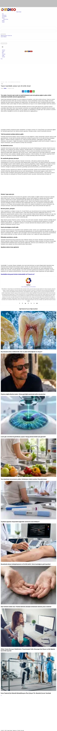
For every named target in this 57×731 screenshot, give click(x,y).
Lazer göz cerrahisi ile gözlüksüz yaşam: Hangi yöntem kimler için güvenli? (23, 436)
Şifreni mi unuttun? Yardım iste (6, 35)
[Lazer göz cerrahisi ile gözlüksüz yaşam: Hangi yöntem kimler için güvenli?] (28, 415)
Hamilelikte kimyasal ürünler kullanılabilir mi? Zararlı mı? (18, 274)
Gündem (3, 50)
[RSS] (31, 303)
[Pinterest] (31, 91)
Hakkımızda (4, 15)
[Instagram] (22, 303)
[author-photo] (28, 283)
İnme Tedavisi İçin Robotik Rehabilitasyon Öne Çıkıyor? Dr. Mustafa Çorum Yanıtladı (26, 693)
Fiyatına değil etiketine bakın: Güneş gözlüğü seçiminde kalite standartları (23, 394)
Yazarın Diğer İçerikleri (32, 309)
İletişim (3, 20)
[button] (2, 47)
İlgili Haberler (22, 309)
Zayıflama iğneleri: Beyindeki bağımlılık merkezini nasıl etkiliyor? (20, 521)
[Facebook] (23, 91)
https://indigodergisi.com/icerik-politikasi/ (28, 286)
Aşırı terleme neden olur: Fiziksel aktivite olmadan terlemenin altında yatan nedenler (26, 606)
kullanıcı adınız (3, 29)
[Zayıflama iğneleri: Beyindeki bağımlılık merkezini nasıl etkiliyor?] (28, 500)
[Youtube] (37, 303)
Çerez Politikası (3, 36)
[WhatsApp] (33, 91)
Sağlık (3, 55)
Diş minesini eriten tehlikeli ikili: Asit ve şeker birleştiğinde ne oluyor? (21, 351)
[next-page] (1, 695)
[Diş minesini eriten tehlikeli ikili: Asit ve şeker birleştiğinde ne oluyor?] (28, 330)
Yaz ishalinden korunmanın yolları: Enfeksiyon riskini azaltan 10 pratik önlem (24, 479)
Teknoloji (3, 54)
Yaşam (3, 51)
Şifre (2, 33)
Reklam (3, 17)
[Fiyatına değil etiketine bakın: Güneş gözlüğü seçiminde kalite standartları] (28, 372)
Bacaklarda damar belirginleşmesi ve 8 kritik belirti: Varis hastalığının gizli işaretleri (26, 564)
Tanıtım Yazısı (5, 19)
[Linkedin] (28, 91)
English (3, 21)
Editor (5, 88)
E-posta (2, 42)
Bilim (3, 52)
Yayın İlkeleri (4, 16)
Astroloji (3, 56)
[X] (25, 91)
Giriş (3, 13)
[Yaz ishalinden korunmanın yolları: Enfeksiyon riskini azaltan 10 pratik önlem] (28, 457)
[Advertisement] (28, 72)
